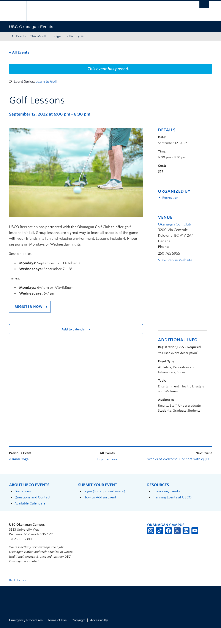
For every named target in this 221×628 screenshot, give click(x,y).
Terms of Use (57, 620)
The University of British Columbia (19, 11)
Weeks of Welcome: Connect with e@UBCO (179, 459)
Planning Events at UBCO (172, 497)
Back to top (18, 580)
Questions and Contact (32, 497)
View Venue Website (175, 260)
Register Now (29, 307)
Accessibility (99, 620)
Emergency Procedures (26, 620)
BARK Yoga (19, 459)
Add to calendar (74, 329)
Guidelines (22, 491)
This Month (38, 36)
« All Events (19, 52)
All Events (18, 36)
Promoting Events (166, 491)
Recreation (170, 197)
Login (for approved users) (104, 491)
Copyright (78, 620)
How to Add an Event (100, 497)
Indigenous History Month (71, 36)
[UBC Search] (204, 4)
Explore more (107, 459)
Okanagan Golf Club (174, 224)
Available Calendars (30, 503)
